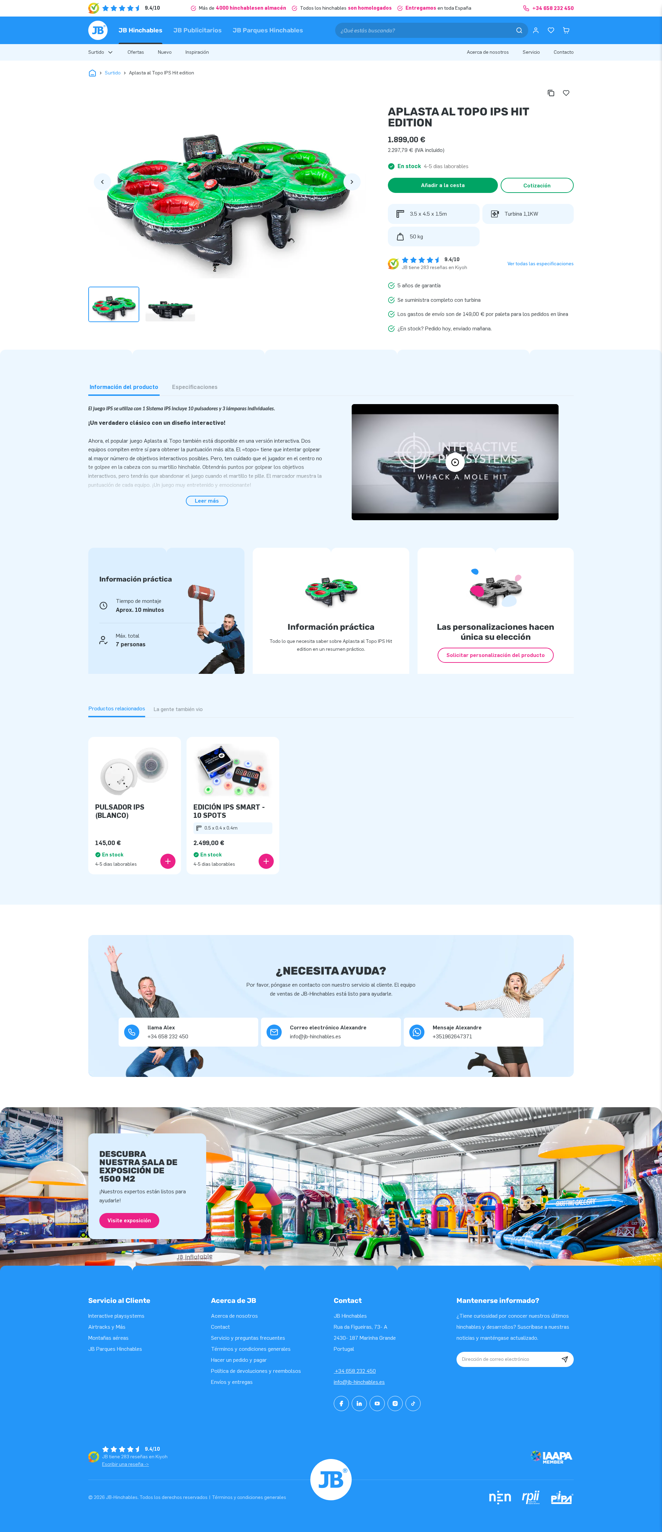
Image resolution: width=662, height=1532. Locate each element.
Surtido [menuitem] (96, 52)
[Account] (535, 30)
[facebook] (341, 1403)
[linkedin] (359, 1403)
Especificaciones (195, 387)
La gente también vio (178, 709)
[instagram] (395, 1403)
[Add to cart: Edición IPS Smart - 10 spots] (266, 861)
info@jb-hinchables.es (359, 1382)
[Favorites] (551, 30)
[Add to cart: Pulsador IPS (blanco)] (167, 861)
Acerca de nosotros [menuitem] (488, 52)
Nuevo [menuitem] (165, 52)
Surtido (113, 73)
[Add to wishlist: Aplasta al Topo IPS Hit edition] (566, 93)
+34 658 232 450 (355, 1371)
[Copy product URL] (551, 93)
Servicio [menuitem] (531, 52)
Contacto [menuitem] (564, 52)
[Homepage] (98, 30)
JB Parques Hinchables (268, 30)
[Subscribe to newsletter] (565, 1359)
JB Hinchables (140, 30)
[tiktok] (413, 1403)
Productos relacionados (116, 708)
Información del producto (124, 387)
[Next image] (352, 182)
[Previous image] (102, 182)
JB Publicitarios (197, 30)
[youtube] (377, 1403)
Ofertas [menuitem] (136, 52)
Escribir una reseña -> (125, 1464)
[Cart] (566, 30)
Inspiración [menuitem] (197, 52)
